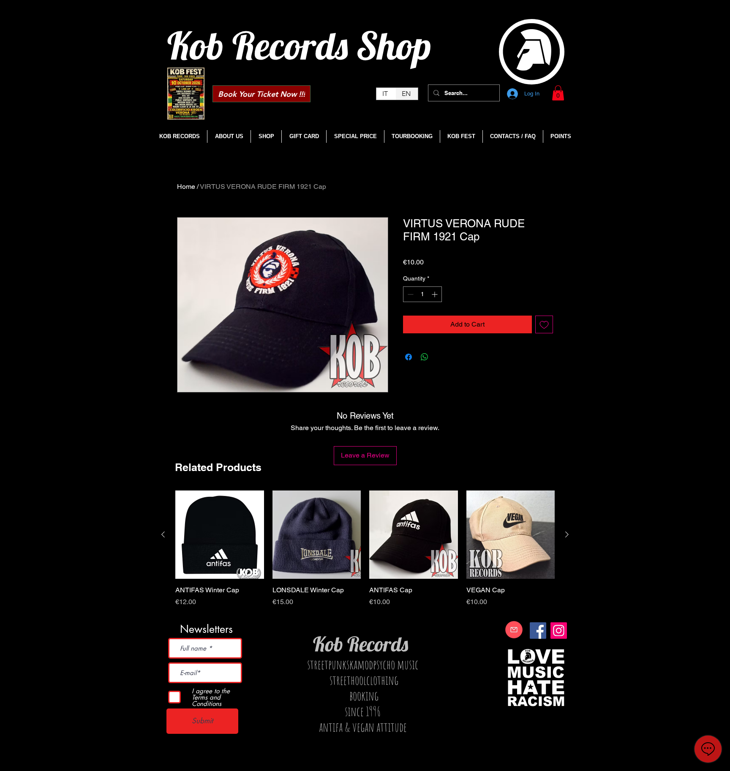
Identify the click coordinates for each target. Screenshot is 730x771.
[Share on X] (441, 357)
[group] (365, 553)
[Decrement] (409, 294)
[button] (558, 93)
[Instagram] (558, 630)
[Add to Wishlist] (544, 324)
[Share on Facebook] (408, 357)
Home (186, 187)
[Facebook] (538, 630)
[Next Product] (567, 534)
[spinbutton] (422, 294)
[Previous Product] (163, 534)
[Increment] (435, 294)
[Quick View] (219, 534)
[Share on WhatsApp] (424, 357)
